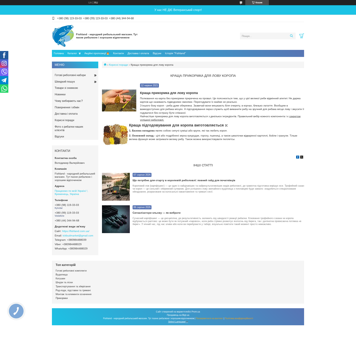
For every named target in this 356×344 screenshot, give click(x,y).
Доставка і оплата (138, 53)
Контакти (118, 53)
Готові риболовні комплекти (71, 270)
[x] (301, 157)
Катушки (60, 278)
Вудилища (61, 274)
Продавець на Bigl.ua (178, 315)
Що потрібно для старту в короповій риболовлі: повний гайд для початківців (184, 180)
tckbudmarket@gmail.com (78, 235)
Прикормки (62, 298)
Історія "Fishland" (175, 53)
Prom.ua (196, 311)
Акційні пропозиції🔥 (96, 53)
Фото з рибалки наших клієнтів (69, 128)
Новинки (60, 94)
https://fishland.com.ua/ (75, 231)
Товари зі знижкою (66, 87)
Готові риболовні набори (70, 75)
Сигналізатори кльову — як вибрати (157, 212)
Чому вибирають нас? (69, 100)
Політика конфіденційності (239, 318)
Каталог (72, 53)
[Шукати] (291, 36)
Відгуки (157, 53)
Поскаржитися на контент (209, 318)
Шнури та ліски (64, 282)
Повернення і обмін (67, 107)
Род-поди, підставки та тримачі (73, 290)
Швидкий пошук (65, 81)
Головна (59, 53)
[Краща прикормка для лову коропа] (119, 100)
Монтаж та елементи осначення (73, 294)
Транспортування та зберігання (73, 286)
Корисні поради (118, 64)
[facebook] (297, 157)
